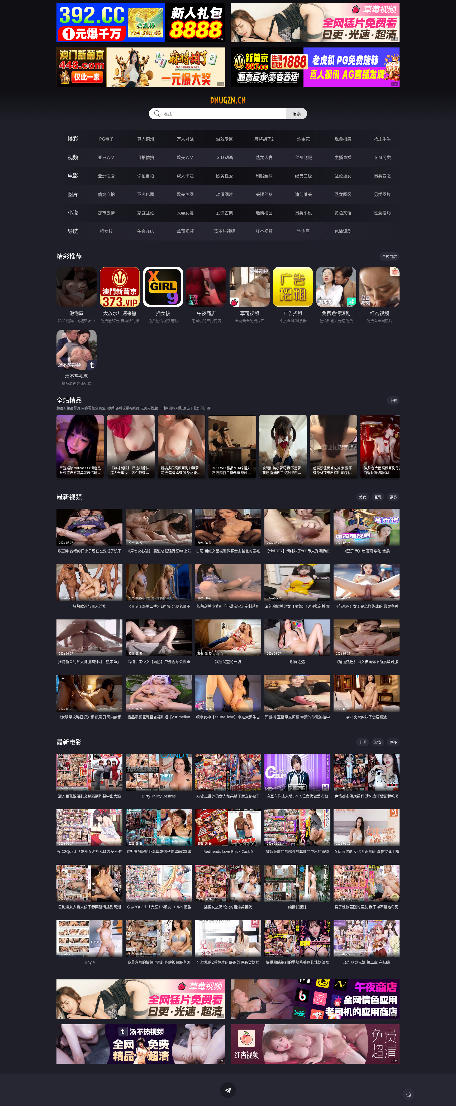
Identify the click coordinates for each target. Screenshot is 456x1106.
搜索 (296, 114)
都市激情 (106, 213)
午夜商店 (145, 231)
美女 (362, 496)
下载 (393, 400)
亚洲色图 (145, 194)
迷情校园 (264, 213)
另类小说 (303, 213)
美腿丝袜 (264, 194)
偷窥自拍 (106, 194)
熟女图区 (343, 194)
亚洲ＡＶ (106, 157)
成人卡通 (185, 176)
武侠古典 (224, 213)
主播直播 (343, 157)
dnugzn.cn (228, 100)
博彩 (73, 138)
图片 (73, 194)
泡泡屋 (303, 231)
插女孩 (106, 231)
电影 (73, 175)
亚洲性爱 (106, 176)
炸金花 (303, 139)
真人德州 (145, 139)
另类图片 (382, 194)
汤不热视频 (224, 231)
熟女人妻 (264, 157)
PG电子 (106, 139)
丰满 (362, 742)
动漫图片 (224, 194)
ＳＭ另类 (382, 157)
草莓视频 (185, 231)
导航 (73, 231)
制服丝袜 (264, 176)
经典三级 (303, 176)
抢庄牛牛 (382, 139)
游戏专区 (224, 139)
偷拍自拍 (145, 176)
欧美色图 (185, 194)
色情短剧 (343, 231)
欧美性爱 (224, 176)
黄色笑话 (343, 213)
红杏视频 (264, 231)
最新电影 (69, 742)
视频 (73, 157)
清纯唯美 (303, 194)
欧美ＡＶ (185, 157)
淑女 (378, 742)
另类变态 (382, 176)
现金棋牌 (343, 139)
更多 (393, 496)
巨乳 (378, 496)
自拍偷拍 (145, 157)
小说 (73, 212)
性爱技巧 (382, 213)
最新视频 (69, 496)
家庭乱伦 (145, 213)
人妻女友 (185, 213)
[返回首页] (408, 1094)
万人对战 (185, 139)
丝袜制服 (303, 157)
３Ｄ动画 (224, 157)
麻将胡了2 (264, 139)
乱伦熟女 (343, 176)
